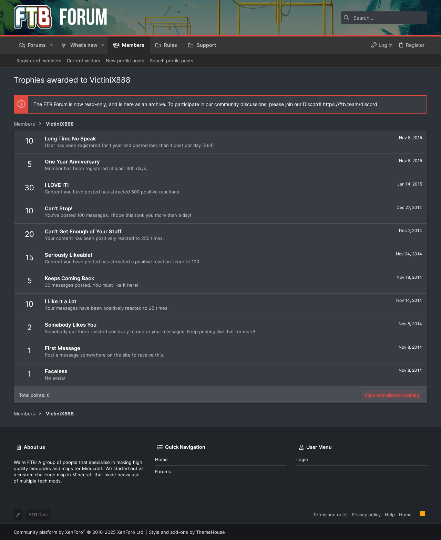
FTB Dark (38, 514)
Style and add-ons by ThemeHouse (187, 532)
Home (161, 459)
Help (390, 514)
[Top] (416, 514)
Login (302, 459)
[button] (51, 45)
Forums (163, 471)
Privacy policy (366, 514)
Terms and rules (330, 514)
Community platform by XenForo (79, 532)
